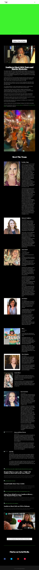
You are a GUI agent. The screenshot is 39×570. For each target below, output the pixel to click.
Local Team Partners (21, 568)
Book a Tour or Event (19, 41)
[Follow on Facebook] (5, 559)
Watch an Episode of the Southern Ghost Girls (19, 539)
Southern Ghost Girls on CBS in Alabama (17, 506)
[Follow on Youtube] (18, 559)
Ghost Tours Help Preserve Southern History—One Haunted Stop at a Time (19, 495)
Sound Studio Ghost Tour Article (14, 484)
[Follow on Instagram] (25, 559)
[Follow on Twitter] (11, 559)
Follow (8, 558)
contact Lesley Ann (20, 105)
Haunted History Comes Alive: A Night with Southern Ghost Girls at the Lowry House (17, 472)
